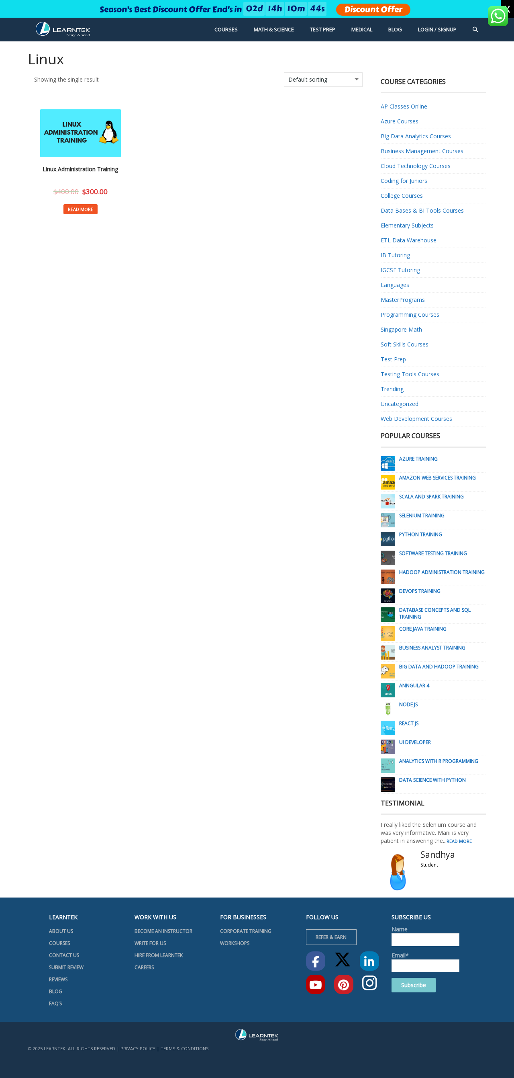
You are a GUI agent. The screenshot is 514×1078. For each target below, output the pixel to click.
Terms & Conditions (184, 1048)
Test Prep (393, 359)
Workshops (234, 943)
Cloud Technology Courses (416, 166)
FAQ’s (55, 1003)
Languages (395, 285)
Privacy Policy (137, 1048)
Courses (59, 943)
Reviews (58, 979)
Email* (400, 955)
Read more (80, 209)
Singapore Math (401, 329)
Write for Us (150, 943)
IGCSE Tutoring (400, 270)
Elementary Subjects (407, 225)
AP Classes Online (404, 106)
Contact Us (64, 955)
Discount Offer (373, 10)
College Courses (402, 195)
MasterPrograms (403, 299)
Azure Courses (399, 121)
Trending (392, 389)
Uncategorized (399, 404)
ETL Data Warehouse (408, 240)
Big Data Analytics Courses (416, 136)
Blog (55, 991)
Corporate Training (245, 931)
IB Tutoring (395, 255)
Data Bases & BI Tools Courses (422, 210)
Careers (144, 967)
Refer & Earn (331, 937)
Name (400, 929)
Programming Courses (410, 314)
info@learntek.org (242, 1067)
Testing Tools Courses (410, 374)
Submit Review (66, 967)
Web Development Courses (416, 418)
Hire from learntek (159, 955)
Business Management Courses (422, 151)
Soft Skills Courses (404, 344)
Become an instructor (163, 931)
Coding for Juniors (404, 180)
